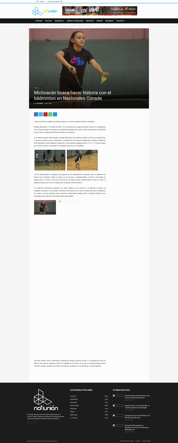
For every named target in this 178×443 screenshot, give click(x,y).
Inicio (35, 26)
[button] (141, 21)
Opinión (99, 21)
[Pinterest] (45, 114)
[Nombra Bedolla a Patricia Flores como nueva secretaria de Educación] (118, 398)
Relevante (109, 21)
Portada (38, 21)
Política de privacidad (127, 441)
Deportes (90, 21)
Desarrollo (59, 21)
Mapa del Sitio (147, 441)
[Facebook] (139, 1)
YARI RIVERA (39, 103)
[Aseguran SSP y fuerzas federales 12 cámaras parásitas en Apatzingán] (118, 408)
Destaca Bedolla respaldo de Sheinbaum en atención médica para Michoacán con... (137, 427)
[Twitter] (142, 1)
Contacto (120, 21)
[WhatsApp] (50, 114)
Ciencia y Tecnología (75, 21)
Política (48, 21)
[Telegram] (55, 114)
